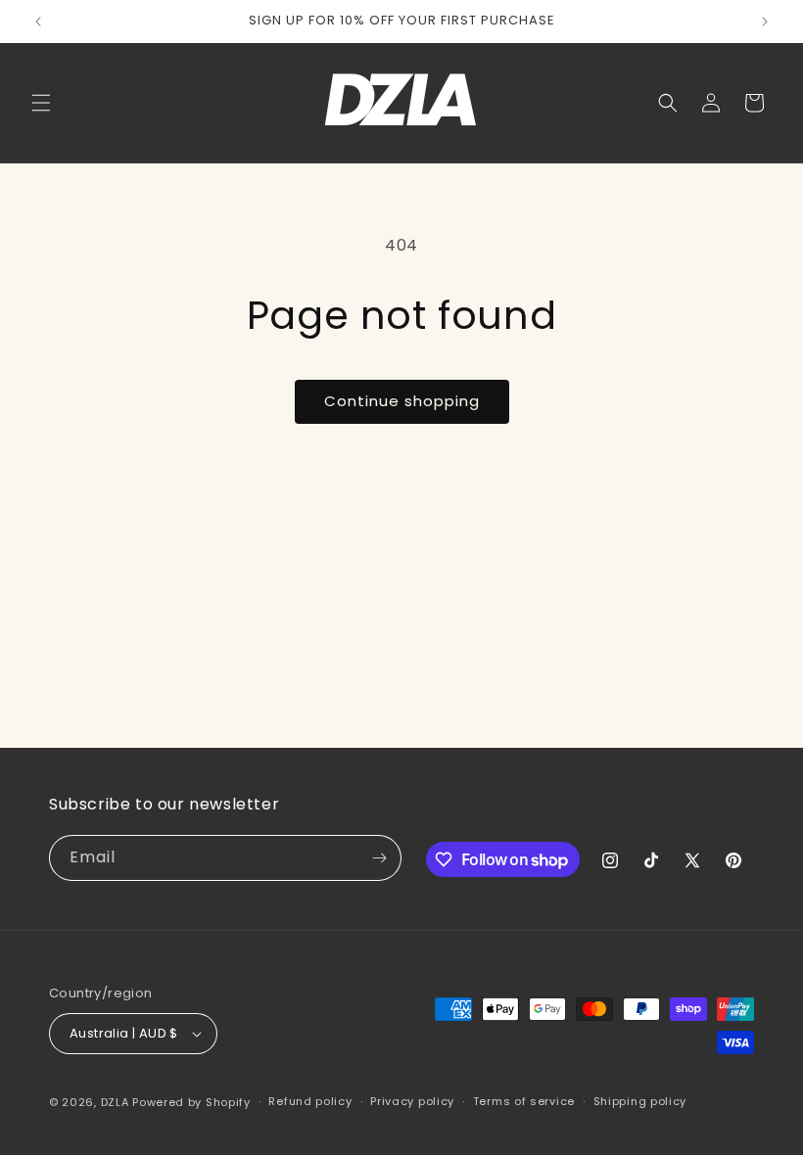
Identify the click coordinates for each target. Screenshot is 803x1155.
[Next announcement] (764, 21)
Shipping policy (640, 1101)
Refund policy (310, 1101)
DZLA (115, 1102)
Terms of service (524, 1101)
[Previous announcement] (38, 21)
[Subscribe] (379, 858)
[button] (41, 102)
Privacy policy (412, 1101)
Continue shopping (402, 401)
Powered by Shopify (191, 1102)
